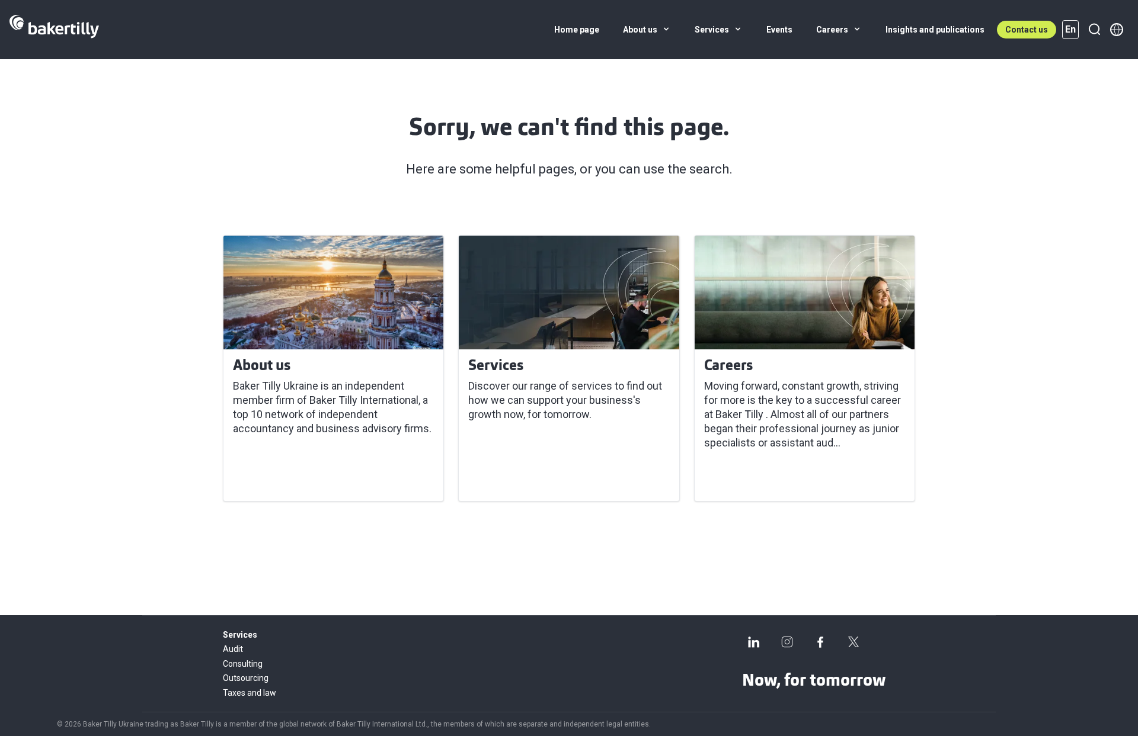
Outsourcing (245, 678)
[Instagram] (787, 642)
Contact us (1026, 29)
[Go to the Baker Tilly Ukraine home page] (54, 29)
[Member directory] (1117, 30)
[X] (853, 642)
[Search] (1094, 29)
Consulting (243, 663)
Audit (233, 649)
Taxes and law (249, 693)
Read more (266, 478)
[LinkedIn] (754, 642)
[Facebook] (820, 642)
